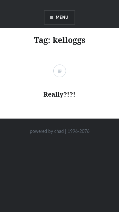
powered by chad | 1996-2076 (59, 131)
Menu (62, 17)
